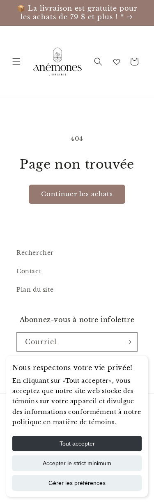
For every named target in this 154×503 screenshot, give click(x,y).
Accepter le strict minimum (77, 463)
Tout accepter (77, 443)
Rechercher (35, 252)
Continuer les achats (77, 194)
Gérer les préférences (77, 483)
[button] (16, 62)
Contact (28, 271)
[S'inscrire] (128, 342)
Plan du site (34, 289)
